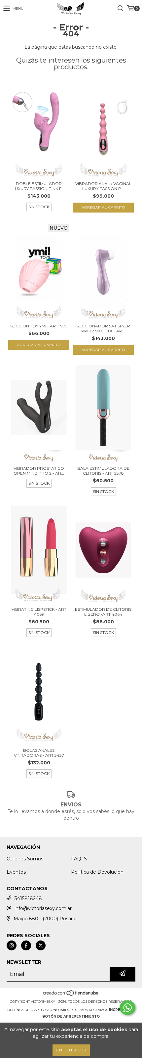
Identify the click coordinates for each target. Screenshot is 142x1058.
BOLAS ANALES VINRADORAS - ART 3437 (39, 753)
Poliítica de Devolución (97, 872)
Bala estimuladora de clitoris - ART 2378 (103, 471)
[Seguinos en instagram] (12, 945)
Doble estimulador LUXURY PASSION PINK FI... (39, 186)
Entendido (71, 1049)
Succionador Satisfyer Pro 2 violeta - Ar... (103, 328)
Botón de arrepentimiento (71, 1016)
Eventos (16, 872)
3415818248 (28, 898)
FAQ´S (79, 859)
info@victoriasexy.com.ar (43, 908)
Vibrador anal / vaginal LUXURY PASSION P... (103, 186)
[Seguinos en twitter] (41, 945)
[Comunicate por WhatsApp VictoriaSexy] (127, 1007)
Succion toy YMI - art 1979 (38, 325)
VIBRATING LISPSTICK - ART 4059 (39, 612)
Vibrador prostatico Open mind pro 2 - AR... (39, 471)
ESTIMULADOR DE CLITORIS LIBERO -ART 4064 (103, 612)
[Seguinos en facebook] (26, 945)
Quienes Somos (25, 859)
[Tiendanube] (71, 995)
